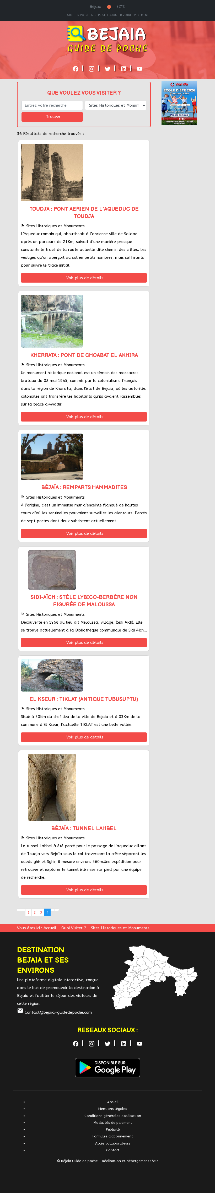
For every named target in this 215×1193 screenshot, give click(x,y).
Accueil (50, 928)
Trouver (53, 116)
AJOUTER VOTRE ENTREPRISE (86, 15)
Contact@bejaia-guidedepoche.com (54, 1012)
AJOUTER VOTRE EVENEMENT (129, 15)
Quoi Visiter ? (74, 928)
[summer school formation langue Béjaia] (179, 103)
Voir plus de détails (84, 278)
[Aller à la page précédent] (23, 910)
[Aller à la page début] (19, 910)
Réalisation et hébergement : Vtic (130, 1161)
